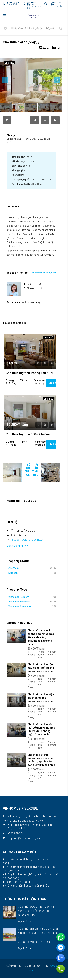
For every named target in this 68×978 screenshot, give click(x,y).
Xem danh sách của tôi (44, 272)
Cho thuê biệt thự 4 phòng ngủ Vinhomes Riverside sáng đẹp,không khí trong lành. (41, 637)
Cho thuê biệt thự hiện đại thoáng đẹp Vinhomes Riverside (41, 698)
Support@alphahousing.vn (28, 539)
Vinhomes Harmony (18, 597)
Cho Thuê (48, 338)
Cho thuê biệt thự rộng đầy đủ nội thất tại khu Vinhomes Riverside (41, 668)
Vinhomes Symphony (19, 606)
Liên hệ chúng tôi (17, 545)
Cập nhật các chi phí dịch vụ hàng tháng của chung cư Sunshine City (36, 911)
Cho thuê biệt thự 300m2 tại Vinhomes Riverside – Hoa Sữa (30, 434)
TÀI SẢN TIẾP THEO (34, 469)
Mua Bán (13, 573)
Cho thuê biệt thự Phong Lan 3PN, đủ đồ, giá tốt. (30, 373)
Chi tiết (53, 382)
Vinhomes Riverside (19, 601)
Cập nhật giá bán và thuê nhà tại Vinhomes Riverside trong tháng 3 (38, 933)
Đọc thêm (24, 921)
